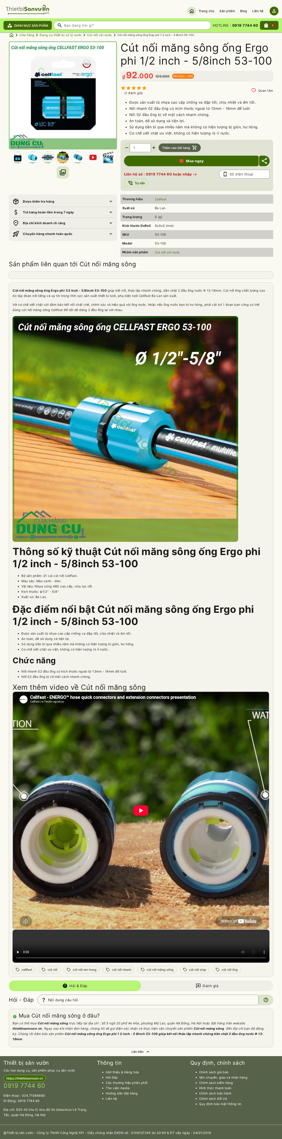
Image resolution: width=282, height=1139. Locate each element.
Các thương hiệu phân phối (127, 1083)
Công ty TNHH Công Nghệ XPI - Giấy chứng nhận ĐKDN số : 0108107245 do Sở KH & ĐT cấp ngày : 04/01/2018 (124, 1133)
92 (131, 75)
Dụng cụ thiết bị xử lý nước (61, 35)
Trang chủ (206, 11)
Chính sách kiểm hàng (216, 1083)
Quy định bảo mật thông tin (220, 1104)
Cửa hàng (26, 35)
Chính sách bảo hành (215, 1093)
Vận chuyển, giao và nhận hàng (223, 1077)
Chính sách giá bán (214, 1072)
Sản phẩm (227, 11)
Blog (243, 11)
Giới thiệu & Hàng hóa (122, 1072)
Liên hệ (257, 11)
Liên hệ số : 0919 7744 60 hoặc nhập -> (160, 174)
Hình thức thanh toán (215, 1088)
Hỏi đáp (112, 1077)
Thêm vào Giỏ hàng (179, 148)
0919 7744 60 (29, 1101)
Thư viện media (118, 1088)
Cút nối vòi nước (99, 35)
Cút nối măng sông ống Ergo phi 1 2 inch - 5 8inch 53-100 (155, 35)
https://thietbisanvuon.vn (24, 1078)
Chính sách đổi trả (213, 1098)
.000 (145, 76)
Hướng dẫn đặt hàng (122, 1093)
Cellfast (161, 199)
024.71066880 (33, 1095)
